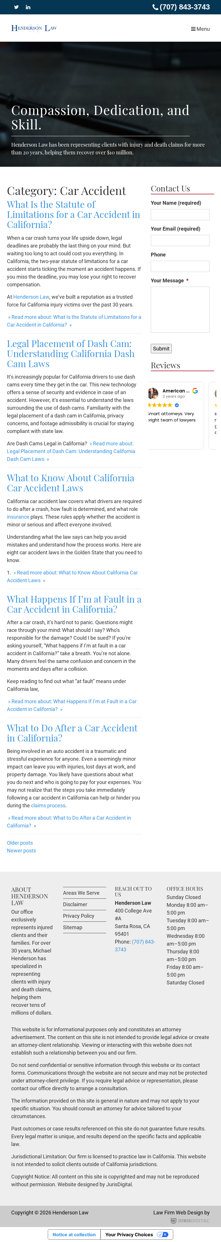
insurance (18, 517)
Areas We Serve (81, 893)
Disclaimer (75, 904)
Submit (161, 349)
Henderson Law (31, 297)
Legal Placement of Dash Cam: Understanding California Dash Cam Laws (71, 353)
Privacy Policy (78, 916)
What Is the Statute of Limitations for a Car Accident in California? (73, 214)
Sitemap (72, 927)
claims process (48, 805)
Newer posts (21, 851)
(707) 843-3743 (185, 7)
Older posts (20, 843)
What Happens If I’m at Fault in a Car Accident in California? (74, 604)
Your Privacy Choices (129, 1234)
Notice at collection (74, 1234)
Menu (202, 29)
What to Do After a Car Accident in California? (72, 732)
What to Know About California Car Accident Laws (70, 482)
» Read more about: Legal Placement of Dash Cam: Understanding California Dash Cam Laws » (71, 451)
